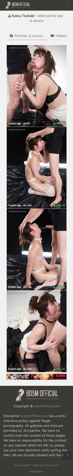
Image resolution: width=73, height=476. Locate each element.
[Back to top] (67, 456)
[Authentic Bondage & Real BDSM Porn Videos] (36, 378)
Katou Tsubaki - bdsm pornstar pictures (36, 465)
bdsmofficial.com (47, 406)
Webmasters (36, 471)
